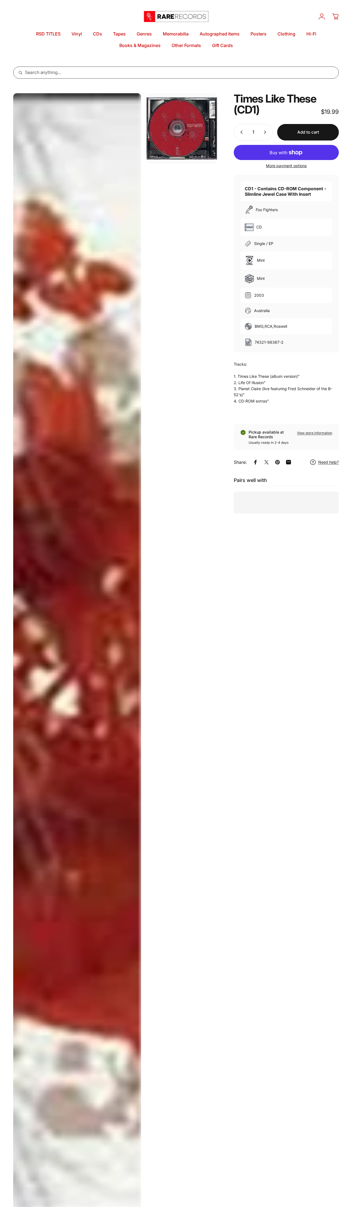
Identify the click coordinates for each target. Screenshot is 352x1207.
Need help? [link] (328, 462)
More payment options (286, 165)
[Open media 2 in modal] (182, 128)
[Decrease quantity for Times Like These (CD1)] (240, 132)
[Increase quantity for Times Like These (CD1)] (266, 132)
